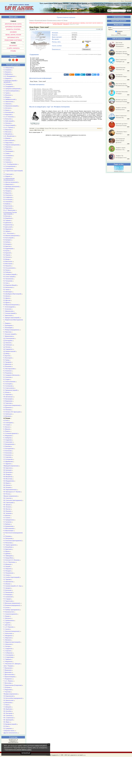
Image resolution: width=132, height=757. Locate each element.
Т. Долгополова (9, 674)
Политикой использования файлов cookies (18, 749)
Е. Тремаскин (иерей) (10, 390)
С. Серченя (7, 650)
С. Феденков (8, 661)
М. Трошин (7, 504)
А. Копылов (7, 119)
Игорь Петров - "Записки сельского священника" (47, 90)
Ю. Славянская (9, 717)
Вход (122, 1)
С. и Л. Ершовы (9, 627)
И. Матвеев (7, 416)
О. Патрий (7, 566)
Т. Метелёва (7, 683)
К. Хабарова (7, 437)
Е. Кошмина (7, 366)
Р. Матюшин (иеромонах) (12, 603)
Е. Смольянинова (9, 381)
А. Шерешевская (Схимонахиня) (9, 179)
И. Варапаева (8, 401)
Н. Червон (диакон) (10, 545)
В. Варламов (8, 208)
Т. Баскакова (8, 668)
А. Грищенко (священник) (12, 88)
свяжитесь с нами (74, 24)
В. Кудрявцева (8, 248)
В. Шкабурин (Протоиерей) (12, 294)
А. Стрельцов (8, 174)
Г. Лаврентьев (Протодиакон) (13, 320)
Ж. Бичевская (8, 396)
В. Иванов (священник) (11, 235)
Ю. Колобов (7, 711)
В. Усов (6, 283)
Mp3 (53, 128)
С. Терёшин (7, 659)
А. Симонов (7, 162)
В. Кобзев (7, 242)
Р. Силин (6, 607)
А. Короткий (7, 114)
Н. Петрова (7, 536)
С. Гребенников (9, 620)
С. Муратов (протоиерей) (12, 642)
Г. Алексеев (7, 309)
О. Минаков (7, 564)
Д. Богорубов (8, 340)
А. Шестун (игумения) (11, 182)
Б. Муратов (7, 193)
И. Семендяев (8, 422)
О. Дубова (7, 553)
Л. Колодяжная (9, 448)
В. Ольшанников (9, 268)
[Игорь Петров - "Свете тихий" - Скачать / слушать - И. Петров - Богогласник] (98, 75)
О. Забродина (8, 555)
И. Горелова (8, 403)
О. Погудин (7, 571)
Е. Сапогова (7, 377)
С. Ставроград (8, 657)
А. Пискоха (7, 149)
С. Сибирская (8, 653)
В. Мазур (6, 259)
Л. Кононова (8, 453)
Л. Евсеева (7, 446)
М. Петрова (7, 487)
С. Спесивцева (8, 655)
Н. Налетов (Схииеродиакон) (13, 532)
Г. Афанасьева (8, 311)
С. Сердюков (8, 648)
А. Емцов (7, 97)
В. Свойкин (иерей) (10, 274)
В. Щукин (7, 302)
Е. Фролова (7, 332)
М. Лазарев (7, 474)
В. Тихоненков (8, 278)
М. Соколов (7, 498)
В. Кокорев (7, 244)
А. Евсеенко (7, 95)
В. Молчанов (8, 263)
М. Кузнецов (8, 470)
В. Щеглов (7, 300)
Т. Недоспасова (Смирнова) (13, 685)
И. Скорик (7, 425)
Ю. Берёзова (8, 709)
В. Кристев (7, 246)
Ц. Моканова (8, 702)
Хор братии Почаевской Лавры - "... (122, 76)
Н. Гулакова (7, 522)
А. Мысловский (9, 140)
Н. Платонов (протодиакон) (13, 540)
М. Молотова (8, 479)
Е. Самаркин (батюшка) (11, 375)
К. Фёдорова (8, 435)
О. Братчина (8, 549)
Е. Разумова (7, 373)
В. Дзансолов (8, 224)
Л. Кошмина (7, 455)
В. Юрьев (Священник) (11, 304)
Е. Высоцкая (8, 358)
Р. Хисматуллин (9, 612)
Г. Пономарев (8, 327)
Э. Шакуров (7, 707)
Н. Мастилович (8, 530)
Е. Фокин (7, 392)
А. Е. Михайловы (9, 136)
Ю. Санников (8, 715)
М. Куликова (8, 472)
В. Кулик (6, 250)
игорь (63, 128)
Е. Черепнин (8, 394)
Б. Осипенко (8, 195)
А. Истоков (7, 108)
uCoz (84, 755)
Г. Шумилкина (8, 336)
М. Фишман (7, 511)
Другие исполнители (10, 733)
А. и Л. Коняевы (9, 116)
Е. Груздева (7, 362)
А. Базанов (7, 72)
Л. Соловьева (8, 459)
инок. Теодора (8, 666)
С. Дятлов (7, 625)
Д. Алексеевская (9, 338)
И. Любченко (8, 414)
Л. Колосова (8, 450)
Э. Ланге (6, 704)
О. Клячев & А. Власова (11, 560)
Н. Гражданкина (9, 520)
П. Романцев (8, 594)
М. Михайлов (8, 476)
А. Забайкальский (9, 99)
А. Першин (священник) (11, 144)
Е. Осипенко (8, 371)
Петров (59, 128)
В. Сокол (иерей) (9, 276)
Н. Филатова (8, 542)
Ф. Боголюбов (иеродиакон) (13, 698)
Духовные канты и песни (54, 20)
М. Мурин (7, 483)
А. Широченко (8, 184)
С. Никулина (8, 644)
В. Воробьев (8, 218)
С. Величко (7, 618)
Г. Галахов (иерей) (10, 313)
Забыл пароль (115, 35)
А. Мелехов (7, 132)
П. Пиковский (8, 592)
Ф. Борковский (8, 696)
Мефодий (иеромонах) (11, 466)
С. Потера (7, 646)
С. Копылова (8, 633)
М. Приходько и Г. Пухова (12, 491)
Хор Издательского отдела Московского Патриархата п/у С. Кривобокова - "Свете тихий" (58, 97)
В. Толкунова (8, 281)
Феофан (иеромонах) (10, 694)
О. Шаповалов (8, 581)
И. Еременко (8, 407)
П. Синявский (8, 596)
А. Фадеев (7, 176)
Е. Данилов (7, 364)
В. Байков (7, 204)
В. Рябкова (7, 272)
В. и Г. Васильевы (9, 210)
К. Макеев (7, 429)
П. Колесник (8, 590)
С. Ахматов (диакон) (10, 614)
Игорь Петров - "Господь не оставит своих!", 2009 (47, 91)
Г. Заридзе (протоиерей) (11, 317)
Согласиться (25, 753)
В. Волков (7, 216)
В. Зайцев (7, 231)
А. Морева (7, 138)
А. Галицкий (8, 84)
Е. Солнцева (8, 383)
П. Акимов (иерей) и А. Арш (13, 586)
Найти (129, 10)
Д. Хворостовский (9, 351)
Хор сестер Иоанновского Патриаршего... (120, 44)
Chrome (99, 54)
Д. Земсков (7, 342)
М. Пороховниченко (10, 489)
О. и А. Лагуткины (9, 562)
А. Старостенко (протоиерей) (13, 170)
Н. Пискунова (8, 538)
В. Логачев (7, 257)
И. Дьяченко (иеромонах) (12, 405)
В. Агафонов (8, 197)
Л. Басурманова (9, 444)
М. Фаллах (7, 509)
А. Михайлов (8, 134)
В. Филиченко (8, 287)
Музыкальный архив (40, 20)
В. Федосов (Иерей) (10, 285)
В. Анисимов (8, 201)
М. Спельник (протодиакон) (13, 500)
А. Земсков (7, 103)
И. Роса (6, 420)
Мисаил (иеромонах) (10, 496)
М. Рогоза (7, 494)
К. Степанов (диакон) (10, 433)
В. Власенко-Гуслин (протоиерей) (10, 213)
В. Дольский (8, 227)
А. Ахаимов (7, 70)
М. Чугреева (7, 513)
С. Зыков (7, 629)
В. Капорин (7, 240)
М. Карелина (8, 468)
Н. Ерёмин (7, 524)
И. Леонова (7, 409)
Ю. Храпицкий (8, 720)
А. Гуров (6, 93)
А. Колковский (8, 112)
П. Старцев (7, 599)
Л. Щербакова (8, 461)
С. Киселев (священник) (11, 631)
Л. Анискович (8, 442)
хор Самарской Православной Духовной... (120, 140)
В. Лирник (7, 255)
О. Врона (7, 551)
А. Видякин (7, 78)
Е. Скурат (7, 379)
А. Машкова (7, 129)
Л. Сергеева (7, 457)
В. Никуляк (7, 266)
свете (56, 128)
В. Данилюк (7, 222)
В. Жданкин (7, 229)
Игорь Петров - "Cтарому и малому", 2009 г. (45, 94)
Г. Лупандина (8, 325)
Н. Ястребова (8, 547)
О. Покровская (8, 573)
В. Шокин (7, 296)
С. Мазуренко (8, 635)
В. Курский (7, 253)
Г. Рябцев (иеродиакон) (11, 329)
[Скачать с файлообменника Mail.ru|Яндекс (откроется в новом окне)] (87, 47)
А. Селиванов (8, 155)
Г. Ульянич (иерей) (10, 334)
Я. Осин (6, 726)
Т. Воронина (7, 670)
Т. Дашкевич (8, 672)
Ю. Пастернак (8, 713)
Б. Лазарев (7, 191)
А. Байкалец (8, 74)
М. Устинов (7, 507)
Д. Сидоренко (8, 349)
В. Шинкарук (8, 291)
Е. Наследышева (9, 368)
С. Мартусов (8, 637)
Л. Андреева (8, 440)
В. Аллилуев (8, 199)
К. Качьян (7, 427)
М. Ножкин (7, 485)
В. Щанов (7, 298)
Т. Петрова (7, 687)
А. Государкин (8, 86)
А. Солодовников (9, 166)
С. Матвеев (7, 640)
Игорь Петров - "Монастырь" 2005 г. (43, 89)
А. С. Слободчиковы (10, 164)
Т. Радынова (8, 689)
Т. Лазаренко (8, 679)
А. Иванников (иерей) (11, 106)
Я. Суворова (8, 728)
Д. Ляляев (7, 347)
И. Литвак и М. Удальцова (12, 412)
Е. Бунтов (7, 355)
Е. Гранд (6, 360)
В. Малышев (8, 261)
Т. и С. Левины (8, 681)
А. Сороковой (8, 168)
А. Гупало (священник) (11, 91)
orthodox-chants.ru (119, 171)
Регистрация (128, 1)
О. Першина (7, 568)
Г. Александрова (9, 307)
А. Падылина (8, 142)
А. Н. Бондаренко (9, 76)
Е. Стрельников (9, 388)
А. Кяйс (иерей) (9, 121)
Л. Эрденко (7, 463)
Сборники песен (9, 730)
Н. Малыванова (9, 528)
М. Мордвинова (9, 481)
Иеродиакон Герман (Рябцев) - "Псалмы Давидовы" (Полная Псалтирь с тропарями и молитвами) (60, 101)
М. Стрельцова (8, 502)
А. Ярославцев (8, 188)
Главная (31, 20)
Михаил (46, 128)
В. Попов (7, 270)
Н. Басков (7, 515)
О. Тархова (7, 579)
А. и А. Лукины (8, 127)
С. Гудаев (7, 622)
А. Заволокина (8, 101)
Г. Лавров (7, 323)
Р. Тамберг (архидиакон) (11, 609)
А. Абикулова (8, 67)
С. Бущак (7, 616)
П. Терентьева (8, 601)
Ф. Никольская (8, 700)
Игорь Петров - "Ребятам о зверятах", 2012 (45, 93)
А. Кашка (6, 110)
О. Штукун (7, 584)
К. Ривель (7, 431)
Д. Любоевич (8, 345)
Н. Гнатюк (7, 517)
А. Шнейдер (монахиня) (11, 186)
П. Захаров (7, 588)
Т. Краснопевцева (9, 676)
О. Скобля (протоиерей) (11, 577)
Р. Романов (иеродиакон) (12, 605)
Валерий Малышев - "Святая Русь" (43, 99)
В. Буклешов (8, 206)
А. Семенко (7, 157)
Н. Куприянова (8, 526)
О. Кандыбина (8, 558)
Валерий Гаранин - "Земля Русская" (43, 98)
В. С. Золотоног (9, 233)
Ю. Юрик (6, 722)
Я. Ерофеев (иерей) (10, 724)
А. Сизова (7, 160)
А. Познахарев (8, 151)
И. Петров (7, 418)
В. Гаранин (7, 220)
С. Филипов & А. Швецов (12, 663)
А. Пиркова (7, 147)
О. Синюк (7, 575)
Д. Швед (6, 353)
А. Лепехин (7, 123)
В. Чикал (6, 289)
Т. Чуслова (7, 691)
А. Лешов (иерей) (9, 125)
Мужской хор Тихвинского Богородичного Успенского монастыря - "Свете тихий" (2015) (57, 95)
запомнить (120, 31)
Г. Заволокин (8, 315)
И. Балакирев (8, 399)
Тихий (66, 128)
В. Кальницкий (8, 237)
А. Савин (6, 153)
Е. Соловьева (8, 386)
